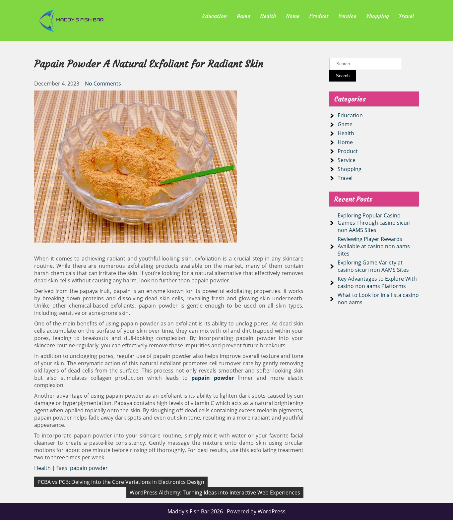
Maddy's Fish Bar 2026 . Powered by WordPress (226, 511)
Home (292, 16)
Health (268, 16)
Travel (406, 16)
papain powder (89, 468)
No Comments (103, 83)
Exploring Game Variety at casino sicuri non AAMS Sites (373, 266)
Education (214, 16)
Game (243, 16)
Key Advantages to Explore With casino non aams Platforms (377, 282)
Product (318, 16)
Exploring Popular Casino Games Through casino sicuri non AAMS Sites (374, 223)
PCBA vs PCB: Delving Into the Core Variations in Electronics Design (120, 482)
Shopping (377, 16)
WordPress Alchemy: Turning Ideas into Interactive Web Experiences (215, 492)
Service (347, 16)
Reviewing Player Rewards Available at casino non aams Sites (374, 246)
